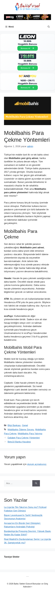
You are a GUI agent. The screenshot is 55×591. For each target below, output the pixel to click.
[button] (48, 27)
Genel (25, 425)
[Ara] (36, 483)
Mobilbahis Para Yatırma (30, 433)
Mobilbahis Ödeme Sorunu (21, 429)
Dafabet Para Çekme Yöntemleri (24, 437)
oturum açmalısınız (36, 464)
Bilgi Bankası (14, 425)
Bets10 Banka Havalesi (19, 442)
